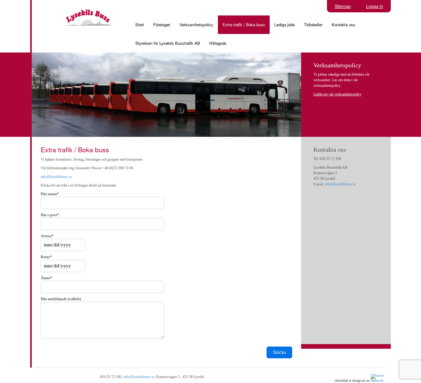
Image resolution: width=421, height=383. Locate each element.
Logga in (374, 6)
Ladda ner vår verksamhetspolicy (337, 94)
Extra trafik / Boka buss (244, 24)
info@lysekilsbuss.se (56, 177)
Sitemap (343, 6)
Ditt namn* (50, 194)
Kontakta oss (343, 24)
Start (139, 24)
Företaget (161, 24)
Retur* (46, 257)
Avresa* (47, 236)
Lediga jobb (284, 24)
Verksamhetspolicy (196, 24)
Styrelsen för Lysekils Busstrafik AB (167, 43)
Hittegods (218, 43)
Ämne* (46, 278)
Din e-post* (50, 215)
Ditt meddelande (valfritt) (61, 299)
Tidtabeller (313, 24)
